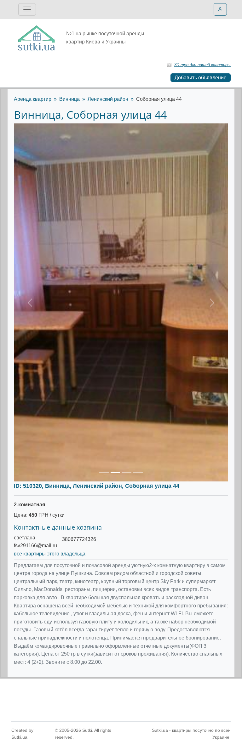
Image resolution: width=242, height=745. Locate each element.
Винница (69, 99)
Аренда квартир (32, 99)
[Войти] (220, 9)
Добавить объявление (201, 77)
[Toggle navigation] (27, 9)
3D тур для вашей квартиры (202, 64)
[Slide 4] (138, 472)
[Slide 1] (104, 472)
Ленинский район (108, 99)
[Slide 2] (115, 472)
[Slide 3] (126, 472)
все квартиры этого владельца (49, 553)
